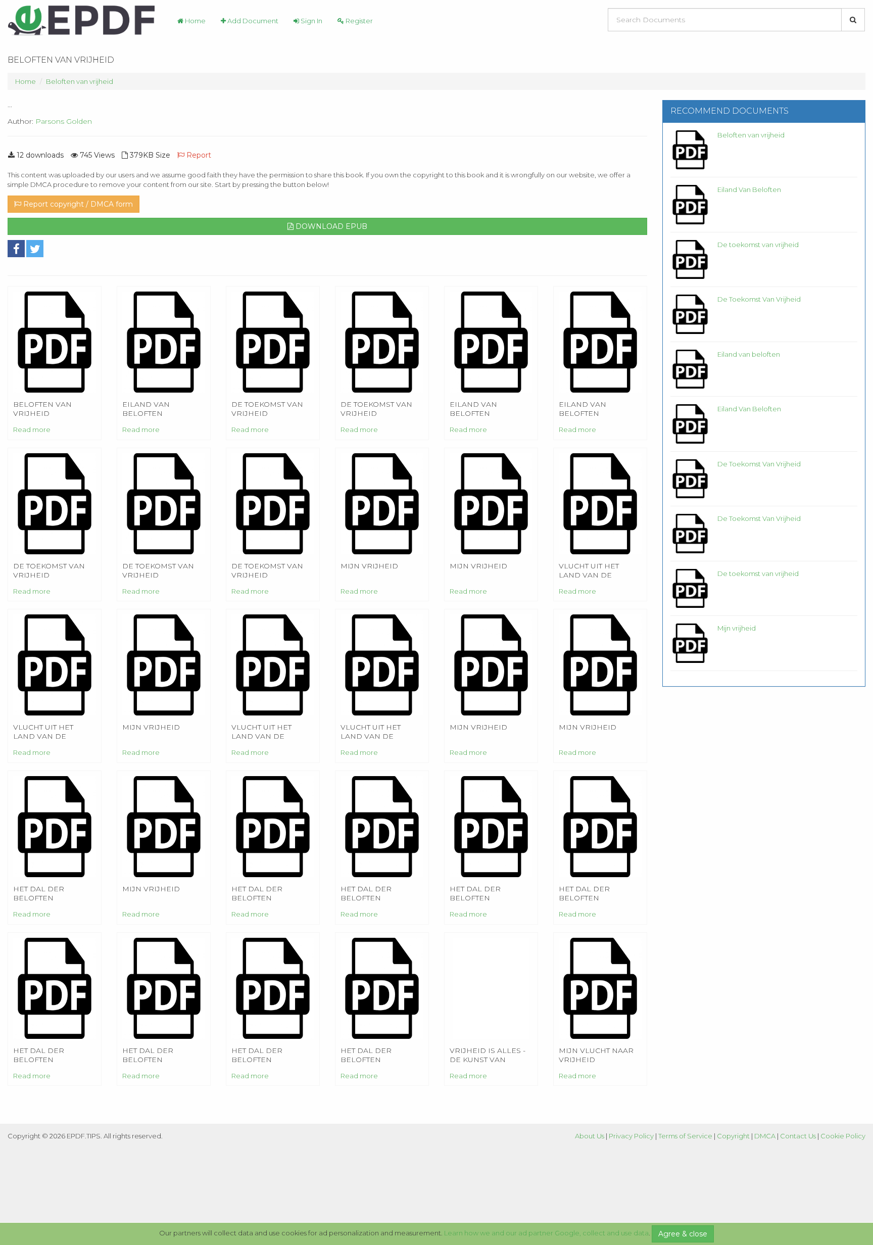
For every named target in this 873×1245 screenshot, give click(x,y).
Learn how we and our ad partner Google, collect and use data (546, 1233)
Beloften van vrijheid (79, 81)
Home (194, 21)
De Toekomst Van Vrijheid (759, 299)
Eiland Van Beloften (749, 189)
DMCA (764, 1136)
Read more (32, 429)
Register (358, 21)
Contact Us (798, 1136)
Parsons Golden (63, 121)
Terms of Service (685, 1136)
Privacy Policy (631, 1136)
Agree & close (682, 1233)
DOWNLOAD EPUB (330, 226)
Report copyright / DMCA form (77, 204)
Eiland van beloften (748, 354)
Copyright (733, 1136)
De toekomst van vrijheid (758, 245)
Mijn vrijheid (736, 628)
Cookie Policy (842, 1136)
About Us (589, 1136)
